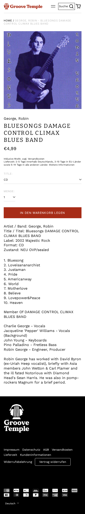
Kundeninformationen (35, 454)
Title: (8, 173)
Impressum (11, 449)
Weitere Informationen (61, 164)
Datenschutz (31, 449)
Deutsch (10, 503)
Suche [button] (67, 6)
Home (8, 20)
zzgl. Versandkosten (33, 159)
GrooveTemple (22, 474)
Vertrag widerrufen (52, 461)
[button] (78, 6)
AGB (46, 449)
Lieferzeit (10, 454)
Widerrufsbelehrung (18, 461)
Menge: (9, 191)
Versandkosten (62, 449)
